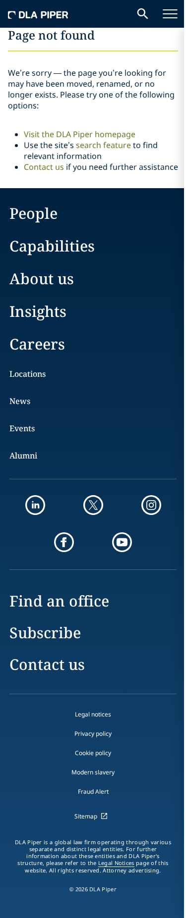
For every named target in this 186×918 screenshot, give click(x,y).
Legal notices (93, 714)
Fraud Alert (93, 791)
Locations (27, 373)
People (33, 213)
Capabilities (52, 246)
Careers (37, 344)
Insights (37, 311)
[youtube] (122, 542)
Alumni (23, 455)
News (19, 401)
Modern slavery (93, 772)
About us (41, 278)
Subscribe (45, 632)
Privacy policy (93, 733)
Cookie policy (93, 753)
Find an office (59, 601)
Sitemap (85, 816)
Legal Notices (116, 863)
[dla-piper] (38, 14)
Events (22, 428)
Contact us (44, 166)
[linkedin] (35, 505)
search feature (103, 145)
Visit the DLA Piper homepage (79, 134)
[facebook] (64, 542)
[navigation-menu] (170, 13)
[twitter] (93, 505)
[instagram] (151, 505)
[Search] (142, 13)
